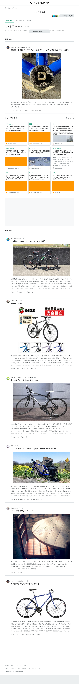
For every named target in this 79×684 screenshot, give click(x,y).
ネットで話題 (20, 20)
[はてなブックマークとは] (16, 118)
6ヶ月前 (28, 47)
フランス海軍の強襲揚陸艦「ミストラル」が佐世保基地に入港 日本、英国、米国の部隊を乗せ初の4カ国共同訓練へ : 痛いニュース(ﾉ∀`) (63, 128)
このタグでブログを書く (66, 16)
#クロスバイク (23, 110)
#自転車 (13, 292)
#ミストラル (14, 110)
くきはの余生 (14, 508)
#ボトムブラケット (35, 110)
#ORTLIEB (14, 499)
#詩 (12, 572)
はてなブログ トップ (12, 8)
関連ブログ (30, 20)
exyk (12, 445)
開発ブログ (25, 668)
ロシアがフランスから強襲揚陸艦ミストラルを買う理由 (39, 152)
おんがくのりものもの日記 (18, 47)
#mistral (20, 499)
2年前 (22, 238)
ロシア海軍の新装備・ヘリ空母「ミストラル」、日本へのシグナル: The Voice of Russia (16, 128)
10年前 (21, 508)
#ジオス (13, 634)
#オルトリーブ (37, 499)
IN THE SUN (14, 300)
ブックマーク (10, 124)
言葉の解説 (9, 20)
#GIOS (19, 368)
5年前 (34, 377)
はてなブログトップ (34, 668)
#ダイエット (34, 368)
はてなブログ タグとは (11, 668)
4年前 (20, 300)
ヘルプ (19, 668)
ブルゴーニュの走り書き (17, 581)
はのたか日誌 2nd (15, 238)
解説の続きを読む (38, 31)
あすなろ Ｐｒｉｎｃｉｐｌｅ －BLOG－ (21, 377)
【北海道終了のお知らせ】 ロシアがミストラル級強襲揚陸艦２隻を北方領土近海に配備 (63, 152)
